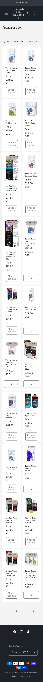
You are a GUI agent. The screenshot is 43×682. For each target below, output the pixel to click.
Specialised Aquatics (20, 673)
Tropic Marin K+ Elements (11, 122)
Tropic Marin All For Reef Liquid (11, 70)
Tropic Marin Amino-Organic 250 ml (11, 363)
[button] (6, 13)
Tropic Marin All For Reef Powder (30, 123)
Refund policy (26, 676)
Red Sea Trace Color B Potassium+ (11, 573)
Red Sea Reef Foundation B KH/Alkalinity (11, 188)
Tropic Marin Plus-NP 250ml (30, 468)
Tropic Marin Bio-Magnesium (11, 415)
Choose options (12, 91)
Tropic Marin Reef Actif (11, 469)
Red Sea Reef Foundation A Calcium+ (11, 309)
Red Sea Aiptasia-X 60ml (29, 367)
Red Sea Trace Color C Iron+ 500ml (31, 520)
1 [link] (8, 611)
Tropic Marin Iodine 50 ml (30, 308)
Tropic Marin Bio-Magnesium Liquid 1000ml (30, 243)
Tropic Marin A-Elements (30, 69)
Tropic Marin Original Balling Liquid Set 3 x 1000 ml (31, 575)
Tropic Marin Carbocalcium (31, 175)
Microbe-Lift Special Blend (31, 414)
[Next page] (21, 618)
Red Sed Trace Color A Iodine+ (11, 520)
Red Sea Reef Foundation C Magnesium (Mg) (11, 255)
